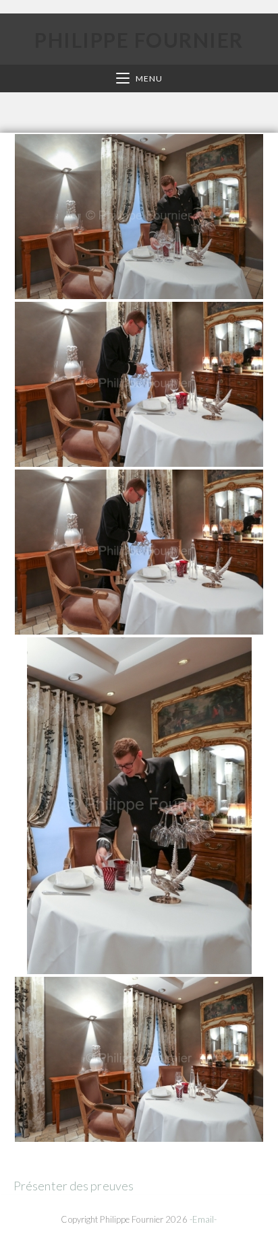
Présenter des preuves (73, 1185)
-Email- (203, 1219)
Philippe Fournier (139, 40)
